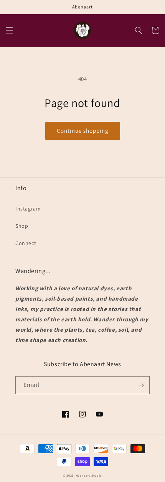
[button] (9, 30)
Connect (25, 243)
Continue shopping (83, 130)
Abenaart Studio (89, 475)
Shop (21, 225)
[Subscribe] (140, 385)
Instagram (28, 208)
